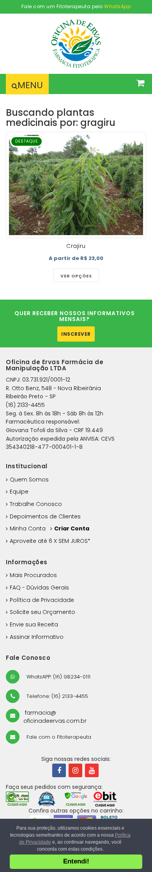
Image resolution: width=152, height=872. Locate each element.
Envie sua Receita (34, 624)
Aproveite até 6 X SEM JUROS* (50, 541)
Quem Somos (29, 479)
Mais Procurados (33, 575)
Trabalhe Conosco (36, 504)
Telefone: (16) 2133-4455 (56, 696)
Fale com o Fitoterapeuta (58, 737)
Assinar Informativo (37, 637)
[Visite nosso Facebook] (59, 770)
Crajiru (76, 246)
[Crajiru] (76, 185)
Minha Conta (28, 528)
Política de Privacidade (42, 600)
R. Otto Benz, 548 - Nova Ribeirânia (53, 388)
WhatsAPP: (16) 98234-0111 (57, 676)
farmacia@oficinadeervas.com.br (55, 717)
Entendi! (76, 861)
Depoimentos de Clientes (45, 516)
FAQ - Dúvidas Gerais (39, 587)
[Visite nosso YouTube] (92, 770)
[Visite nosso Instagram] (75, 770)
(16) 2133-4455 (25, 405)
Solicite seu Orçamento (42, 612)
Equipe (19, 491)
